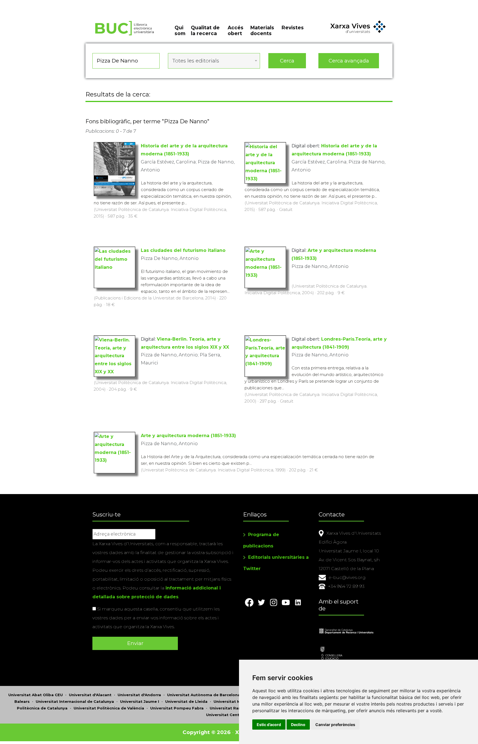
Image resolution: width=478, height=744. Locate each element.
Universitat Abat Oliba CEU (35, 695)
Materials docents (262, 30)
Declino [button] (298, 724)
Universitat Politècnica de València (109, 708)
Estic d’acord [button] (269, 724)
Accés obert (235, 30)
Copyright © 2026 (206, 732)
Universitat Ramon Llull (233, 708)
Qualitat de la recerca (205, 30)
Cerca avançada (349, 61)
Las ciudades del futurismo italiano (183, 250)
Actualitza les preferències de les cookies (51, 3)
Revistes (293, 27)
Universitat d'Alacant (90, 695)
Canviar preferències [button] (335, 724)
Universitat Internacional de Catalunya (75, 701)
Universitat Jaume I (139, 701)
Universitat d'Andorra (139, 695)
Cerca (287, 61)
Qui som (180, 30)
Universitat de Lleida (186, 701)
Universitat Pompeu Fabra (177, 708)
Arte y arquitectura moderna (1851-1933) (188, 435)
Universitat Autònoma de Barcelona (203, 695)
